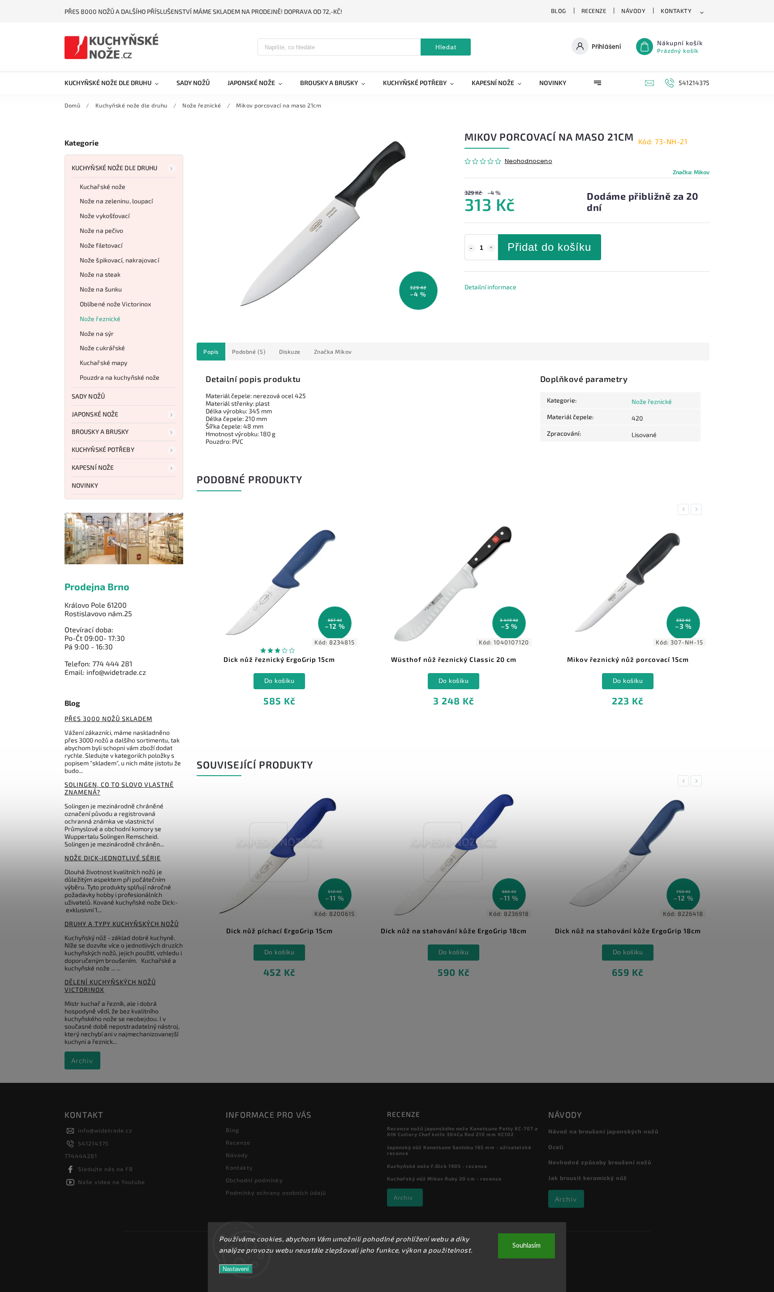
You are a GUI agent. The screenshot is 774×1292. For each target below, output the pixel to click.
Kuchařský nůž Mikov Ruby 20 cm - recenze (444, 1178)
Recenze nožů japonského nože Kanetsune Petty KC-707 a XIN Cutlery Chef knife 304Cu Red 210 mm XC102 (462, 1131)
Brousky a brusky (100, 431)
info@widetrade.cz (105, 1130)
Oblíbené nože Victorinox (115, 304)
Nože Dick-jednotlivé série (112, 858)
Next (698, 509)
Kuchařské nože (102, 186)
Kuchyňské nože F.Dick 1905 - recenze (437, 1166)
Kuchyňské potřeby (103, 449)
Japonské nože (95, 414)
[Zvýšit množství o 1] (491, 248)
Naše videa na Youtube (111, 1181)
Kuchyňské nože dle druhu (114, 168)
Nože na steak (100, 274)
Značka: (691, 172)
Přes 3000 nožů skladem (108, 718)
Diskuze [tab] (290, 351)
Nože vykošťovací (105, 215)
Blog (558, 10)
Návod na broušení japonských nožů (603, 1131)
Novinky (85, 485)
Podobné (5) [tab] (249, 351)
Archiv (82, 1060)
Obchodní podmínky (254, 1180)
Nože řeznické (100, 318)
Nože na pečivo (101, 230)
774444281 (80, 1155)
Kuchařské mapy (103, 362)
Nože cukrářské (102, 348)
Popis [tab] (211, 351)
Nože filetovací (101, 245)
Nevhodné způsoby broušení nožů (599, 1162)
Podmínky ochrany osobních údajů (276, 1192)
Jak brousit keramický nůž (587, 1177)
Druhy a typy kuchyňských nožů (121, 923)
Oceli (555, 1146)
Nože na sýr (97, 333)
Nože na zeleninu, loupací (116, 201)
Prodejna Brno (96, 586)
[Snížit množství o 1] (471, 248)
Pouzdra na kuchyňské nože (120, 377)
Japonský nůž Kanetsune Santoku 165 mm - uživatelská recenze (459, 1150)
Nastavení (236, 1269)
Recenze (593, 10)
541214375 (93, 1143)
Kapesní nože (93, 467)
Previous (685, 509)
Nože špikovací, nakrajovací (119, 260)
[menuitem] (116, 83)
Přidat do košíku (549, 247)
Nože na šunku (101, 289)
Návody (633, 10)
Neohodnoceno (528, 161)
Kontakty (676, 10)
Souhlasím (526, 1245)
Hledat (445, 47)
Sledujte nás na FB (105, 1168)
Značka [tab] (333, 351)
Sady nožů (88, 396)
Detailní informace (490, 287)
